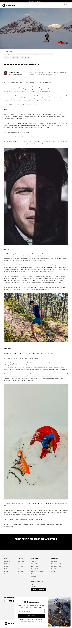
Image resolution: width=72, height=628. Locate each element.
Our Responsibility (56, 563)
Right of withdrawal (36, 584)
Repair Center (35, 568)
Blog (22, 14)
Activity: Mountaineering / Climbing (42, 54)
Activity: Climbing (9, 54)
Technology (54, 568)
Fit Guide (33, 561)
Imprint (33, 579)
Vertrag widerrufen (38, 589)
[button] (69, 5)
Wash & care (34, 566)
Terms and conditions (37, 581)
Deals (5, 574)
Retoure (33, 586)
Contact (53, 574)
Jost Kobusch (14, 57)
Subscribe (36, 544)
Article (27, 14)
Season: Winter (25, 57)
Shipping (33, 576)
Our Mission (54, 561)
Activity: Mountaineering (23, 54)
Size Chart (34, 563)
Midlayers (7, 563)
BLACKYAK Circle (56, 566)
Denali (6, 57)
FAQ (32, 574)
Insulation (7, 566)
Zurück (3, 14)
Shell (5, 568)
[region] (36, 1)
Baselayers (7, 561)
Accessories (7, 571)
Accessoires (21, 571)
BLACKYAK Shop (14, 14)
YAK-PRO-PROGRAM (37, 571)
